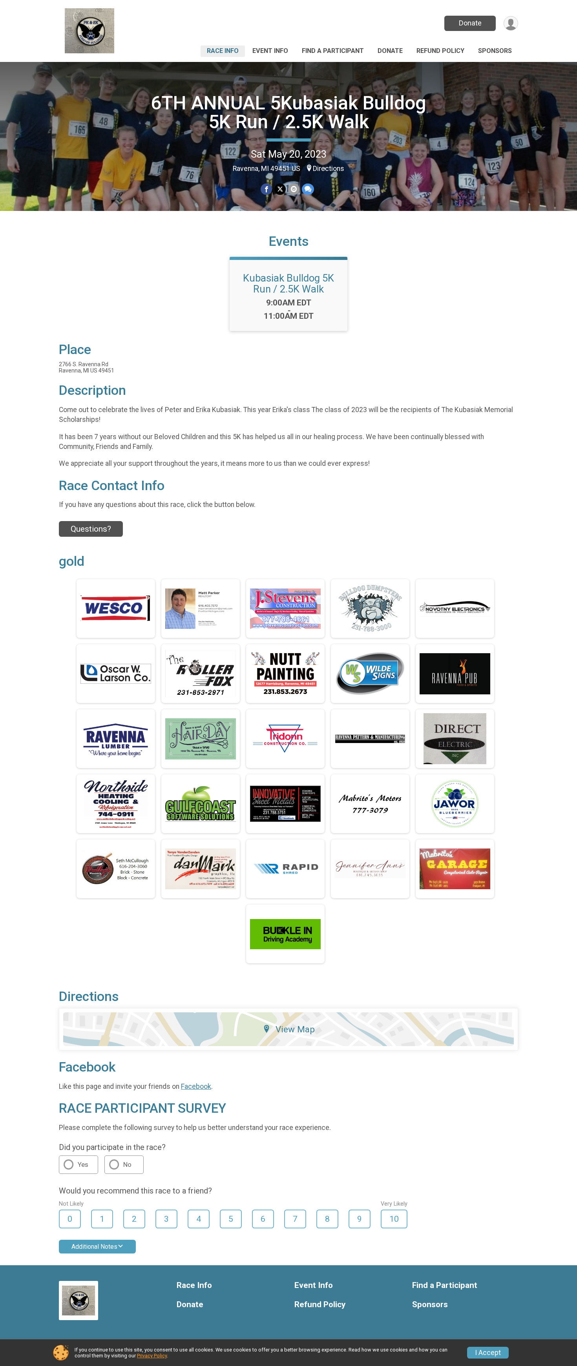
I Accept (488, 1353)
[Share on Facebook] (266, 189)
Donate (470, 23)
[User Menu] (511, 23)
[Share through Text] (308, 189)
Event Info (270, 50)
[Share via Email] (293, 189)
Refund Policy (440, 50)
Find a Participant (333, 50)
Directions (328, 169)
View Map (295, 1029)
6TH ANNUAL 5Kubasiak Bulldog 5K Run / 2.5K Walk (288, 112)
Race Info (223, 50)
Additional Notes (94, 1246)
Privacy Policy (152, 1356)
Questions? (91, 529)
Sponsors (495, 50)
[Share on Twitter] (280, 189)
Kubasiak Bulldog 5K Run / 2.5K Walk (288, 283)
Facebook (196, 1086)
